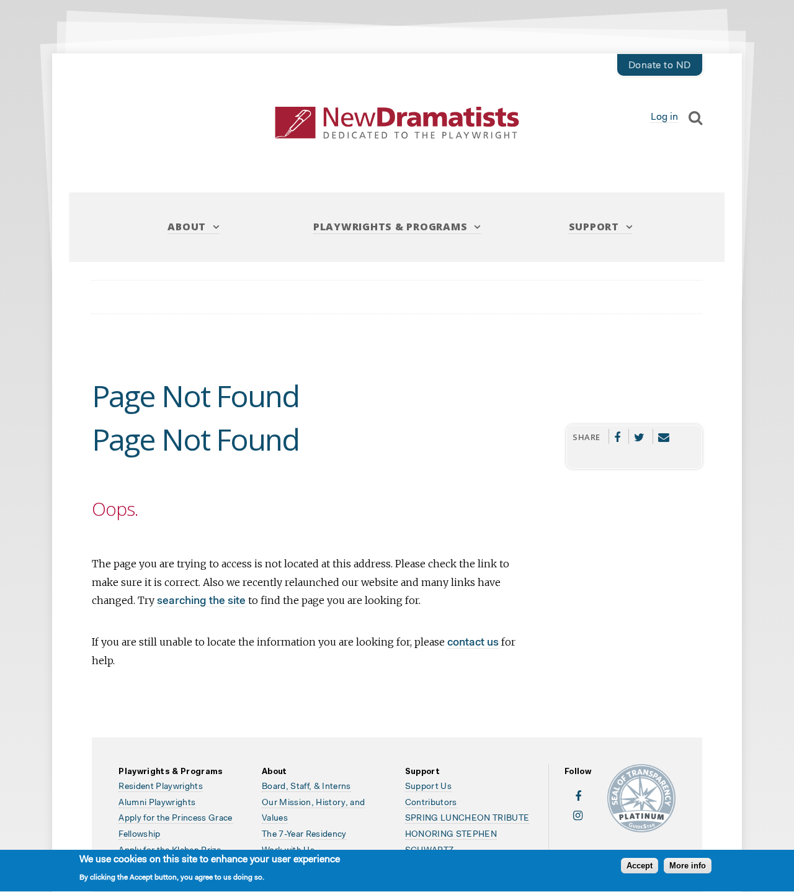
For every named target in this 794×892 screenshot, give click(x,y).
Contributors (431, 803)
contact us (473, 642)
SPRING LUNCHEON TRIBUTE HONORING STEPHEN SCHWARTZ (467, 834)
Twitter (639, 436)
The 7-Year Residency (304, 835)
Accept (640, 866)
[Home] (397, 122)
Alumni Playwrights (156, 803)
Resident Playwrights (160, 787)
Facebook (617, 436)
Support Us (428, 787)
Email (664, 436)
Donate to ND (659, 66)
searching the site (201, 601)
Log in (664, 117)
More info (687, 866)
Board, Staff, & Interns (306, 787)
